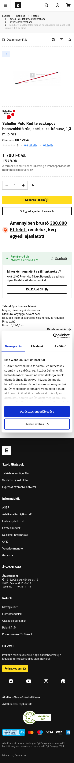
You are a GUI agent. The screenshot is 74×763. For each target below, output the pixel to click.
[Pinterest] (63, 681)
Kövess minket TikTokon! (17, 634)
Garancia (7, 555)
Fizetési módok (11, 528)
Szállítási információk (15, 534)
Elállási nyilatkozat (13, 521)
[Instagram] (46, 681)
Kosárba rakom (35, 199)
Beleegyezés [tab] (13, 346)
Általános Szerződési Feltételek (21, 697)
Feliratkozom (13, 668)
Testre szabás (35, 423)
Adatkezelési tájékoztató (17, 514)
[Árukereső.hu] (37, 717)
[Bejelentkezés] (57, 5)
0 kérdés (48, 145)
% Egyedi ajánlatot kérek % (37, 211)
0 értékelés (31, 145)
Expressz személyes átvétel (19, 487)
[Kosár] (68, 5)
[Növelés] (23, 185)
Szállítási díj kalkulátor (15, 480)
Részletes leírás (56, 329)
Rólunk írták (9, 627)
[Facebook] (11, 681)
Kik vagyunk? (10, 607)
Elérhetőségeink (12, 613)
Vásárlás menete (12, 548)
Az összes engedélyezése (37, 411)
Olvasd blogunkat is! (14, 620)
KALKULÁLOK (34, 289)
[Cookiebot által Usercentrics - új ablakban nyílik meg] (53, 335)
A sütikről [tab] (60, 346)
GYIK (5, 541)
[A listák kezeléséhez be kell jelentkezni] (55, 40)
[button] (5, 5)
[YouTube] (28, 681)
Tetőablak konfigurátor (16, 473)
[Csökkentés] (6, 185)
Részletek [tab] (37, 346)
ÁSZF (5, 507)
